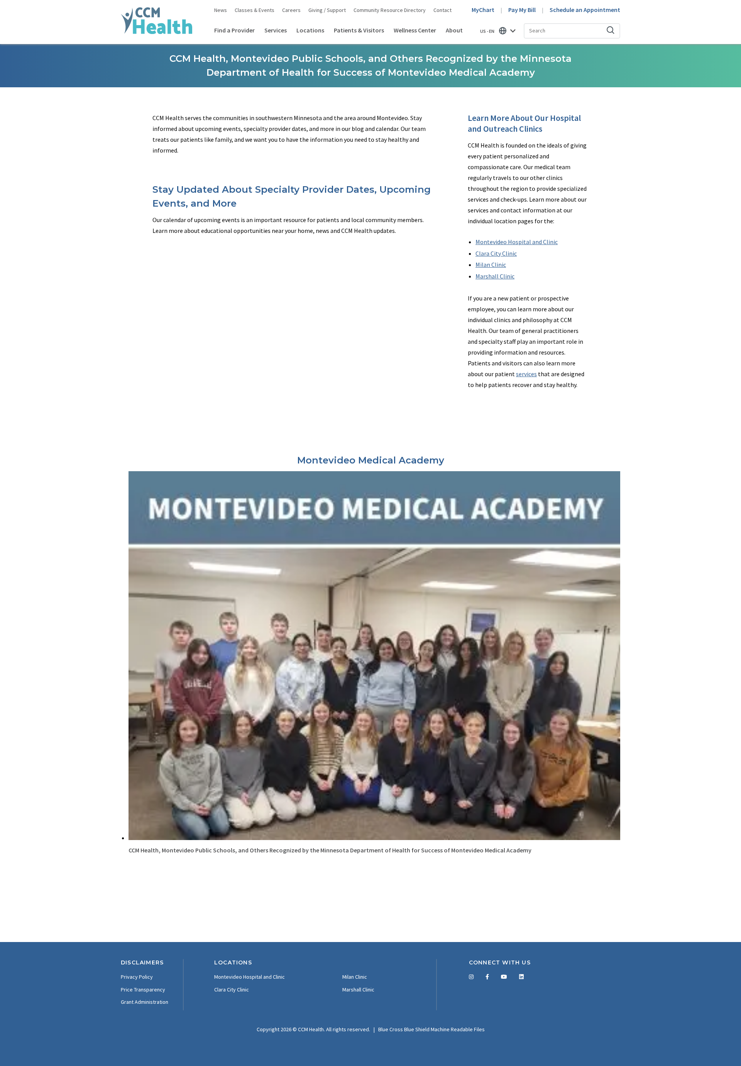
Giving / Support (327, 10)
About (454, 30)
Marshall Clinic (494, 276)
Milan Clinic (490, 264)
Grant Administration (144, 1001)
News (220, 10)
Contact (442, 10)
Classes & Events (254, 10)
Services (275, 30)
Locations (310, 30)
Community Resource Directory (390, 10)
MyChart (483, 10)
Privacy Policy (137, 976)
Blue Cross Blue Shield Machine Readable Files (431, 1029)
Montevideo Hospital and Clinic (516, 242)
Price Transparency (143, 989)
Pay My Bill (522, 10)
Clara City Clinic (496, 253)
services (526, 374)
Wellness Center (415, 30)
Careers (291, 10)
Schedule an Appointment (585, 10)
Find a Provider (234, 30)
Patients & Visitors (359, 30)
